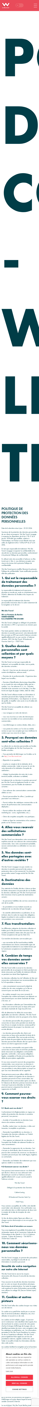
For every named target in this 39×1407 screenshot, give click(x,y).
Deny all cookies (19, 1383)
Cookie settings (19, 1389)
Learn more (9, 1371)
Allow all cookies (19, 1377)
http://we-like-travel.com (12, 756)
